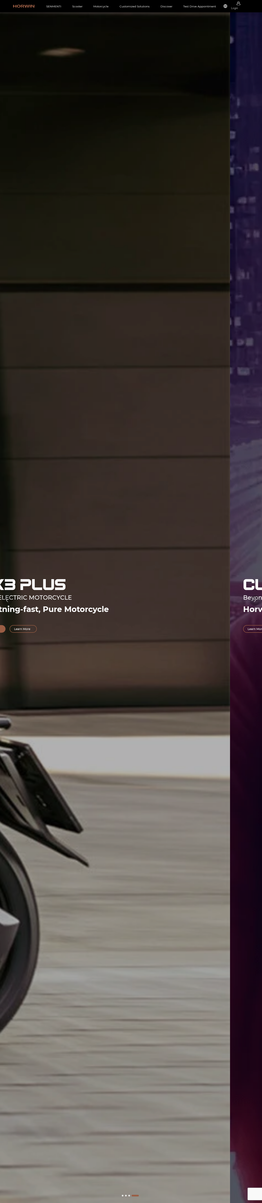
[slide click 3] (135, 1195)
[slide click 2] (129, 1195)
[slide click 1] (126, 1195)
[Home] (23, 6)
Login (234, 8)
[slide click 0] (122, 1195)
